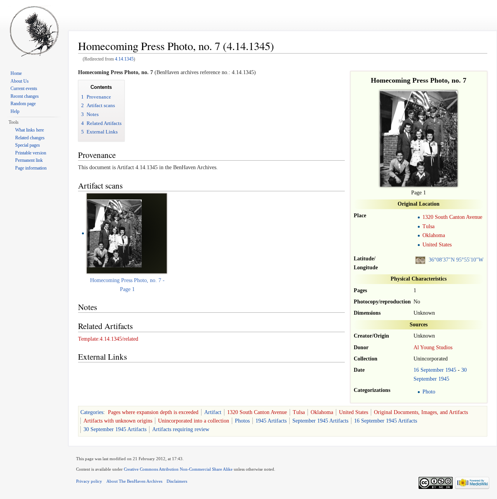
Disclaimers (177, 481)
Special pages (27, 145)
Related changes (30, 137)
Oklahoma (433, 235)
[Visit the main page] (34, 31)
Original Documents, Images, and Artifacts (421, 412)
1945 (450, 370)
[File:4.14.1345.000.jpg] (114, 233)
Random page (23, 103)
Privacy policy (89, 481)
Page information (31, 168)
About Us (19, 81)
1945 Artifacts (271, 421)
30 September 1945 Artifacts (114, 429)
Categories (91, 412)
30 (464, 370)
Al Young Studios (433, 347)
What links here (29, 130)
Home (16, 73)
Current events (23, 88)
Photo (428, 392)
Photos (242, 421)
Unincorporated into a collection (193, 421)
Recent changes (24, 96)
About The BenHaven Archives (134, 481)
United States (437, 245)
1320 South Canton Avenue (452, 217)
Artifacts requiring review (180, 429)
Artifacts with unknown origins (117, 421)
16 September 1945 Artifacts (385, 421)
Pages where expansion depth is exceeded (153, 412)
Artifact (212, 412)
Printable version (30, 153)
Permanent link (29, 160)
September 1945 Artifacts (320, 421)
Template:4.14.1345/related (108, 339)
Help (14, 111)
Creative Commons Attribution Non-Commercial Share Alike (178, 469)
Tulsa (428, 226)
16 (416, 370)
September (432, 370)
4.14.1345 (124, 59)
